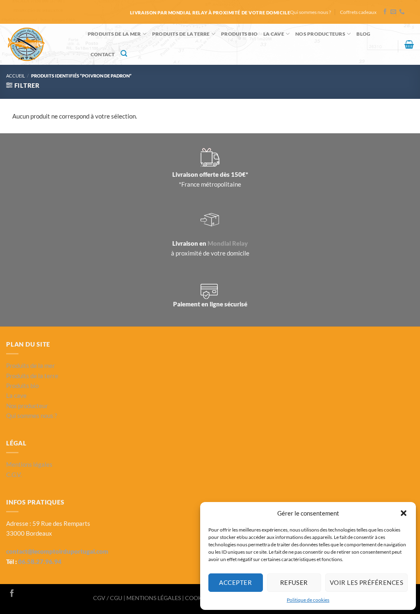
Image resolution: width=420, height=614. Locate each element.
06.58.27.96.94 (40, 561)
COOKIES (198, 597)
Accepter (235, 582)
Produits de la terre (181, 34)
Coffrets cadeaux (358, 12)
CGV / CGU (108, 597)
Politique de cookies (308, 600)
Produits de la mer (114, 34)
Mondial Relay (228, 243)
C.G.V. (14, 474)
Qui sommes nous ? (310, 12)
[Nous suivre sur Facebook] (385, 12)
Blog (363, 34)
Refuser (294, 582)
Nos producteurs (320, 34)
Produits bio (22, 385)
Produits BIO (239, 34)
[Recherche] (124, 54)
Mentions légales (29, 464)
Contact (103, 54)
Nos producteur (27, 405)
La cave (273, 34)
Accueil (15, 75)
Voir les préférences (366, 582)
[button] (403, 513)
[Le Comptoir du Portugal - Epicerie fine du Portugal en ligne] (40, 44)
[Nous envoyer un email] (393, 12)
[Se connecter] (388, 48)
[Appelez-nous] (402, 12)
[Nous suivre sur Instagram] (23, 594)
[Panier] (409, 44)
